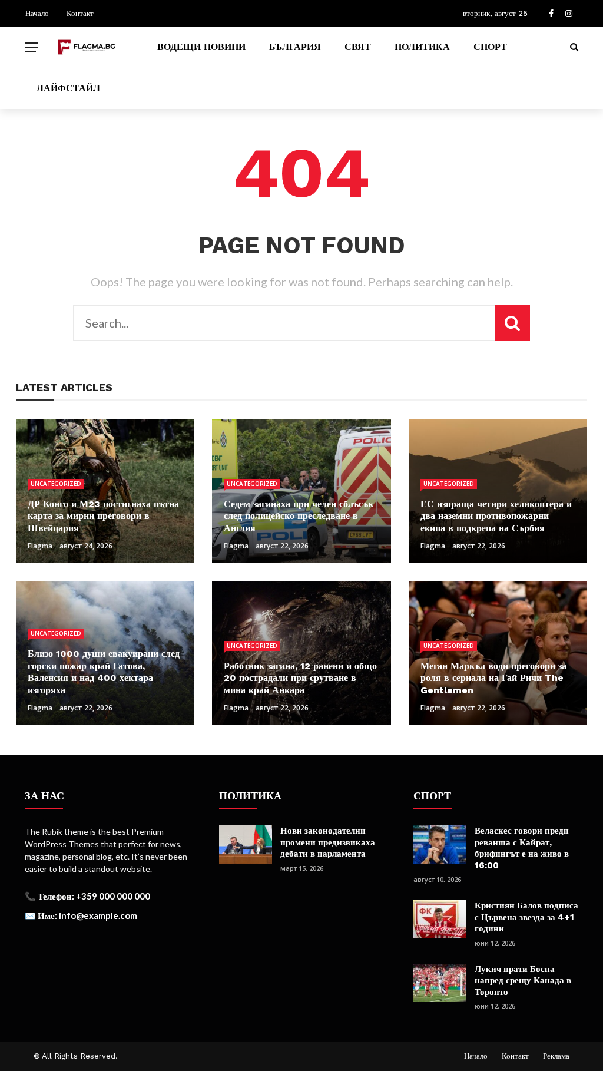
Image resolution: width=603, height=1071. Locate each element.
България (295, 46)
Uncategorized (56, 484)
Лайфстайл (68, 88)
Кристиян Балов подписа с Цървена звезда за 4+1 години (526, 917)
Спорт (490, 46)
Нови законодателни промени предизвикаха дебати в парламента (327, 842)
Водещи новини (201, 46)
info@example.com (98, 915)
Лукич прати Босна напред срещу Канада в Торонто (523, 980)
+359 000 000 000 (113, 896)
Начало (37, 13)
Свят (357, 46)
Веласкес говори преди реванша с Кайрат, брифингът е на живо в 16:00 (522, 848)
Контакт (80, 13)
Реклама (556, 1056)
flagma (40, 546)
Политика (422, 46)
